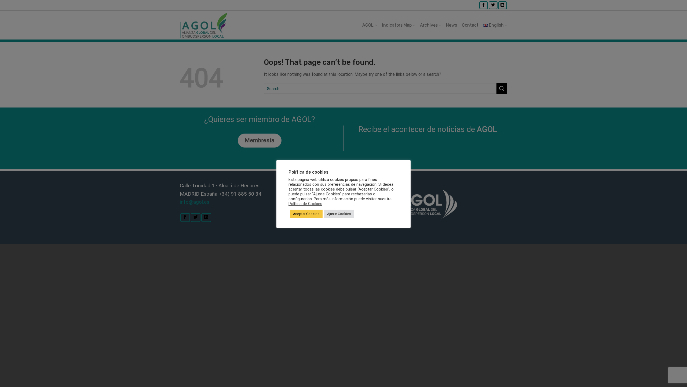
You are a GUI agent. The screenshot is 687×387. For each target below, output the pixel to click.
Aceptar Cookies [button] (306, 214)
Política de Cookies (305, 203)
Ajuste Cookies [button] (339, 214)
